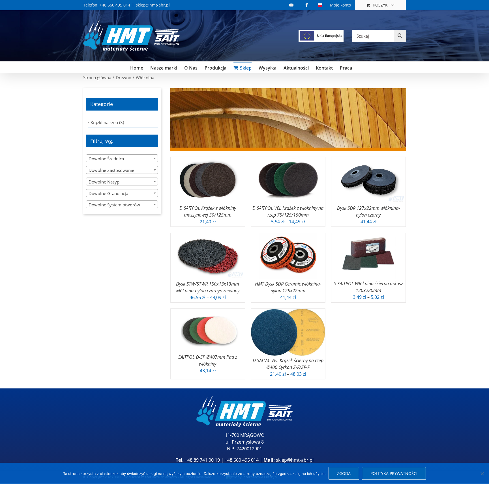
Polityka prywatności (393, 473)
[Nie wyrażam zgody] (482, 473)
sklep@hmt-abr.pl (153, 5)
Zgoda (344, 473)
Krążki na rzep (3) (107, 122)
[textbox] (122, 159)
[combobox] (122, 158)
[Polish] (320, 5)
